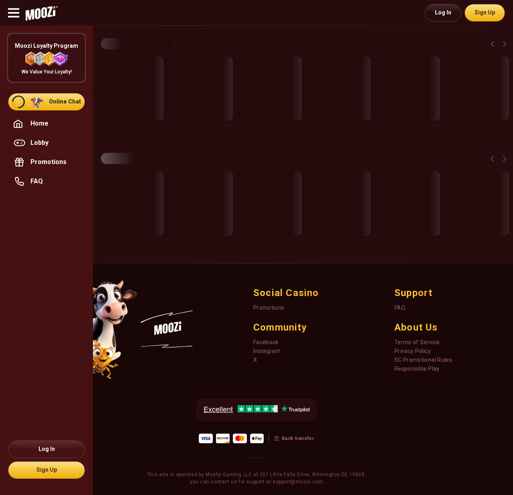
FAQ (399, 307)
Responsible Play (417, 368)
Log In (443, 12)
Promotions (269, 307)
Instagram (267, 351)
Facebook (266, 342)
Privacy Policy (412, 351)
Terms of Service (417, 342)
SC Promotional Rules (423, 360)
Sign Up (485, 12)
